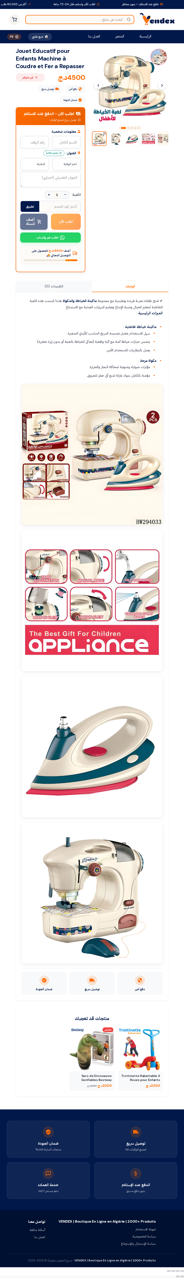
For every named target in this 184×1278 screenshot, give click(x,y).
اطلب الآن (66, 221)
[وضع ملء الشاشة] (178, 1271)
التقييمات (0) (54, 286)
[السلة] (14, 19)
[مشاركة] (173, 1271)
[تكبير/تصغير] (182, 1271)
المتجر (119, 36)
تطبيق (30, 206)
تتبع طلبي (37, 37)
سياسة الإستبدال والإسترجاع (138, 1243)
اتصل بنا (94, 36)
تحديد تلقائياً (52, 152)
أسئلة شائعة (37, 1230)
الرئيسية (145, 36)
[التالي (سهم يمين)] (178, 1276)
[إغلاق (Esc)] (169, 1271)
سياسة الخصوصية (144, 1236)
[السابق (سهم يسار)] (182, 1276)
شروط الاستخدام (146, 1229)
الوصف (130, 286)
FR (11, 37)
